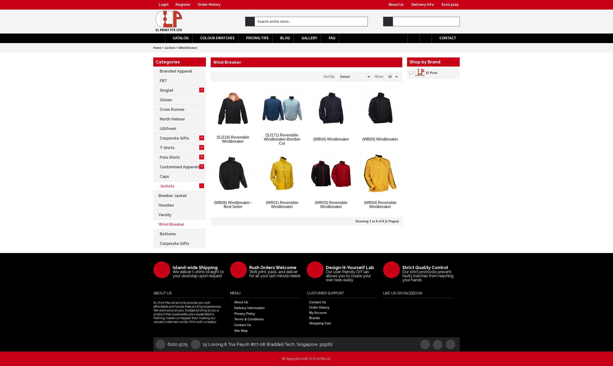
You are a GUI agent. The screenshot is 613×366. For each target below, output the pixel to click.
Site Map (241, 330)
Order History (319, 307)
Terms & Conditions (249, 319)
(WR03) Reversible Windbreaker (331, 205)
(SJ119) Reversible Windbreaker (233, 139)
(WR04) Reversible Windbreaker (380, 205)
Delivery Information (249, 308)
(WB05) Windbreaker (380, 139)
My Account (318, 313)
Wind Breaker (188, 48)
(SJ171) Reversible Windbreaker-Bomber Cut (282, 139)
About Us (241, 302)
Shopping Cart (320, 323)
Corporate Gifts (174, 243)
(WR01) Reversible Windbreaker (282, 205)
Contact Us (242, 325)
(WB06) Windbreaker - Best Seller (233, 205)
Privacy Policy (244, 313)
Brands (314, 318)
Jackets (170, 48)
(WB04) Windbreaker (331, 139)
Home (157, 48)
